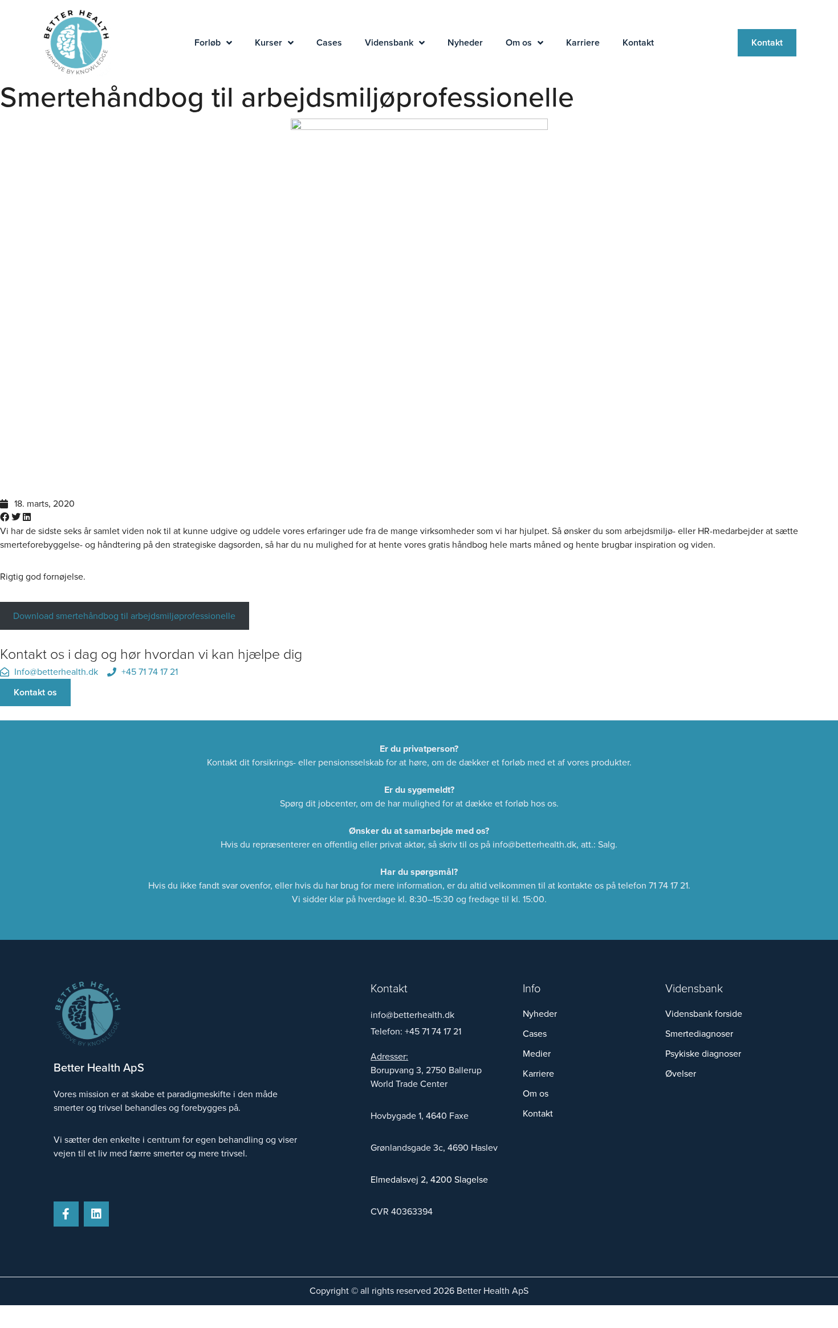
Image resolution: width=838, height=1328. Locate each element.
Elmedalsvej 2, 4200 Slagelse (429, 1179)
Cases (329, 42)
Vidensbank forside (703, 1014)
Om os (519, 42)
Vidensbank (389, 42)
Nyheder (465, 42)
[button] (4, 517)
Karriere (583, 42)
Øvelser (680, 1073)
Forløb (207, 42)
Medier (537, 1054)
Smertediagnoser (699, 1034)
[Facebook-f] (66, 1214)
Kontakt (638, 42)
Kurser (268, 42)
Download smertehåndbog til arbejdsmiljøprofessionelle (124, 615)
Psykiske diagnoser (703, 1054)
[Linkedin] (96, 1214)
